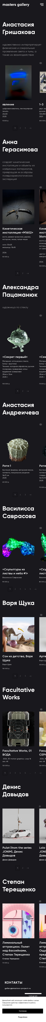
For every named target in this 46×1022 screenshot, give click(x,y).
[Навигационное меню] (42, 4)
